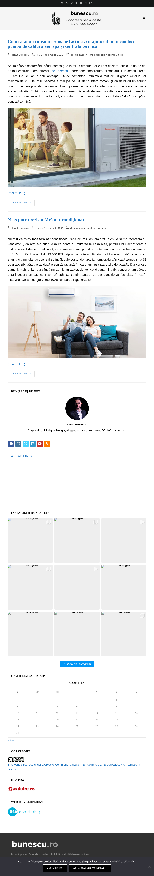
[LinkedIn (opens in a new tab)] (76, 3)
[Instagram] (18, 444)
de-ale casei (78, 54)
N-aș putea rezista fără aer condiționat (46, 219)
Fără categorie (96, 54)
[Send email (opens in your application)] (90, 3)
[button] (30, 540)
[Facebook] (11, 444)
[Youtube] (40, 444)
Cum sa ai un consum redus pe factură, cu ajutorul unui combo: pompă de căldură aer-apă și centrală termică (71, 44)
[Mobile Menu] (144, 18)
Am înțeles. (55, 868)
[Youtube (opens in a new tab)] (81, 3)
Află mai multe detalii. (90, 868)
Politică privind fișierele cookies (30, 854)
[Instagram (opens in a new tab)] (71, 3)
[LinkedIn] (33, 444)
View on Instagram (79, 664)
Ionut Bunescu (20, 54)
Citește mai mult (23, 202)
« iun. (11, 740)
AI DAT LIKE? (21, 456)
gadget (91, 227)
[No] (149, 866)
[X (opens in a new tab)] (63, 3)
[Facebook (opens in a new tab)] (67, 3)
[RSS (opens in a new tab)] (86, 3)
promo (112, 54)
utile (120, 54)
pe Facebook (60, 71)
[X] (26, 444)
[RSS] (47, 444)
